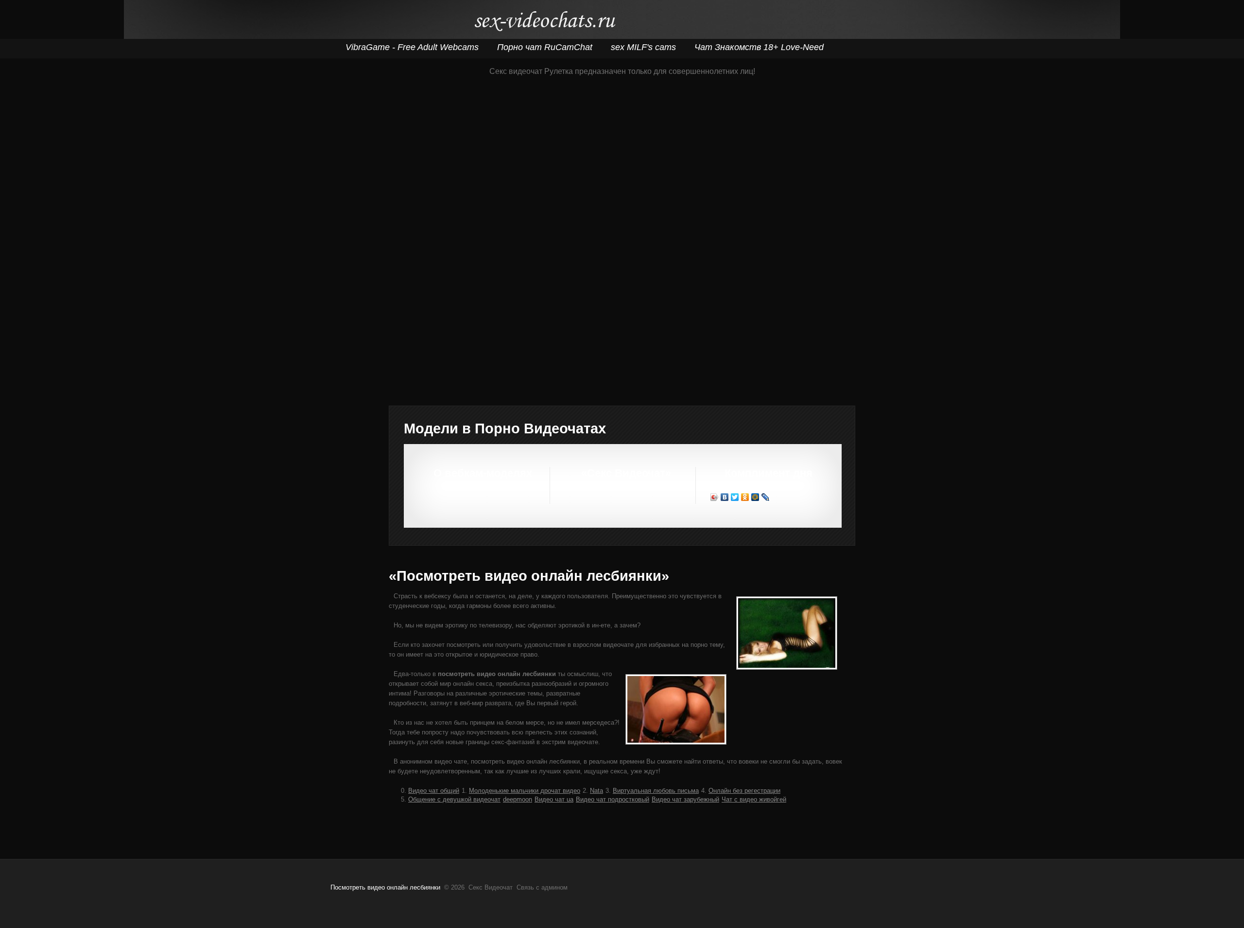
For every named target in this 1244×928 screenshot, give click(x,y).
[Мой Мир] (755, 497)
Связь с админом (542, 887)
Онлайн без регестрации (744, 790)
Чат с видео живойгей (754, 799)
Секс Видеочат (544, 23)
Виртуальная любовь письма (656, 790)
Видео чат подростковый (612, 799)
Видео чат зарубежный (685, 799)
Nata (596, 790)
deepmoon (517, 799)
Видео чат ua (554, 799)
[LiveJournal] (765, 497)
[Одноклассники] (745, 497)
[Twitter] (735, 497)
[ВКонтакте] (725, 497)
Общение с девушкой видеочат (454, 799)
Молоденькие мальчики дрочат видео (524, 790)
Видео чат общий (433, 790)
